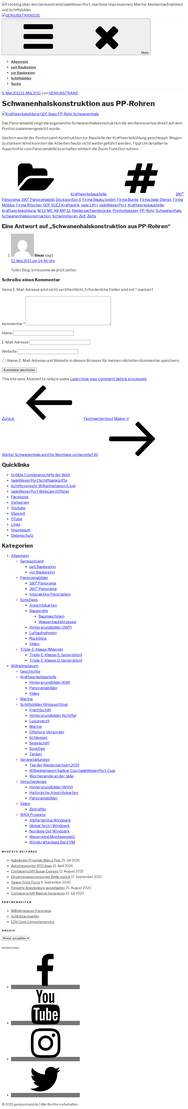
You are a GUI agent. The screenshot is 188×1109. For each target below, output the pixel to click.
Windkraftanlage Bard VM (52, 842)
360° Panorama (43, 589)
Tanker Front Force (25, 882)
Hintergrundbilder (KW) (49, 682)
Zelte (91, 216)
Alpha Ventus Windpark (50, 820)
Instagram (20, 502)
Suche (16, 84)
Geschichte (30, 671)
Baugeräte (38, 611)
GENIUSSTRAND (63, 93)
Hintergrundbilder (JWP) (50, 627)
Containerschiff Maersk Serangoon (38, 893)
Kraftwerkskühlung (19, 210)
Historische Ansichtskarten (53, 793)
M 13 (41, 210)
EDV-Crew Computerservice (32, 922)
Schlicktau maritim (25, 916)
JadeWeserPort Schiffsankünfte (39, 480)
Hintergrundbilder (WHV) (51, 787)
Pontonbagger (125, 210)
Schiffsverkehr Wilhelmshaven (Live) (43, 486)
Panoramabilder (34, 578)
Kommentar (13, 324)
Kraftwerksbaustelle (89, 194)
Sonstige (37, 748)
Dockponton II (68, 199)
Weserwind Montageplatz (52, 837)
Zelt (82, 216)
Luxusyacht (39, 721)
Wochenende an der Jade (51, 776)
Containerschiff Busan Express (34, 871)
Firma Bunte (127, 199)
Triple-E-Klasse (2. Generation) (55, 660)
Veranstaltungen (35, 759)
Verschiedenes (33, 782)
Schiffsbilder (21, 78)
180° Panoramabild (37, 199)
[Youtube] (45, 1023)
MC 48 (52, 210)
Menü (145, 52)
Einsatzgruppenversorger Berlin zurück (40, 877)
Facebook (20, 497)
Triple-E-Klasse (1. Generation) (55, 655)
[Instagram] (45, 1059)
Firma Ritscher (29, 205)
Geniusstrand (32, 561)
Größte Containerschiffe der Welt (40, 475)
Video (34, 644)
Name (7, 333)
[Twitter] (45, 1095)
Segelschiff (39, 743)
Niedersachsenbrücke (91, 210)
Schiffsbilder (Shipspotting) (44, 704)
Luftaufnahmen (43, 633)
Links (15, 524)
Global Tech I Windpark (49, 826)
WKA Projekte (33, 815)
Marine (26, 699)
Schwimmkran (64, 216)
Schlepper (38, 737)
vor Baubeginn (23, 73)
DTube (16, 519)
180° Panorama (42, 583)
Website (9, 351)
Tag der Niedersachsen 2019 (54, 765)
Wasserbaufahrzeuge (57, 622)
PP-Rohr (147, 210)
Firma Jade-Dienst (155, 199)
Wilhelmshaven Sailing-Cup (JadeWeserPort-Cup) (72, 770)
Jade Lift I (89, 205)
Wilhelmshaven (24, 666)
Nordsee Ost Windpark (49, 831)
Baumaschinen (51, 616)
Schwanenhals (168, 210)
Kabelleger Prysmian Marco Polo (36, 860)
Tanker (35, 754)
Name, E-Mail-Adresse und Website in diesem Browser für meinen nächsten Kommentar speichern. (93, 360)
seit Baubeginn (23, 67)
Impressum (20, 530)
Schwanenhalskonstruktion (26, 216)
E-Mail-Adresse (15, 342)
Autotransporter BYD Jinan (31, 866)
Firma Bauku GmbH (99, 199)
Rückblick (38, 638)
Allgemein (19, 62)
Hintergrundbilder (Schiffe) (52, 715)
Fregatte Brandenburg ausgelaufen (38, 888)
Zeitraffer (38, 809)
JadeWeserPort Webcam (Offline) (40, 491)
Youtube (18, 508)
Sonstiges (29, 600)
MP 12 (65, 210)
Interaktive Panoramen (50, 594)
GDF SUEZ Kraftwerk (61, 205)
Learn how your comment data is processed (108, 379)
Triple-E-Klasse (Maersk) (41, 649)
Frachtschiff (40, 710)
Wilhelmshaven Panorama (31, 911)
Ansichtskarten (43, 605)
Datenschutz (22, 535)
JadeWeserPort (112, 205)
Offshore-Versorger (46, 732)
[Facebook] (45, 987)
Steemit (18, 513)
